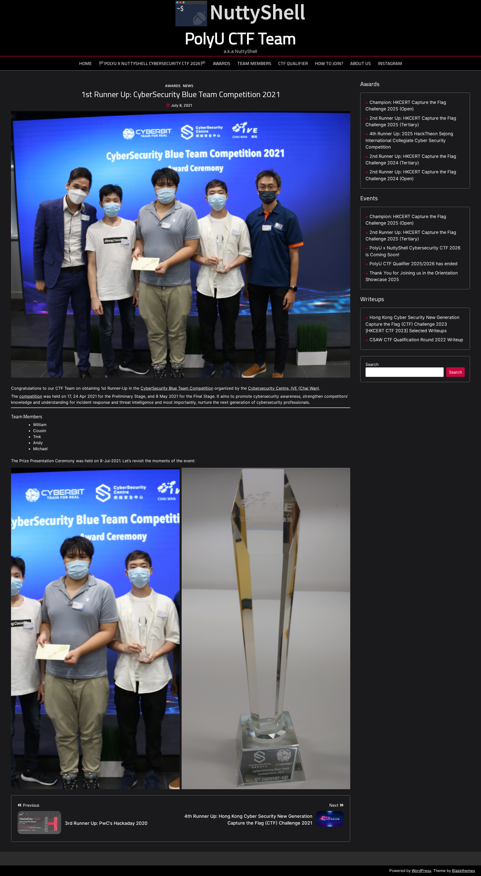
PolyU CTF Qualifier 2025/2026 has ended (413, 263)
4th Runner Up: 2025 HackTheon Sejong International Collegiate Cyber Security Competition (409, 140)
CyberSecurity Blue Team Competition (177, 388)
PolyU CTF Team (240, 38)
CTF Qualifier (293, 64)
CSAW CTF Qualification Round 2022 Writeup (416, 339)
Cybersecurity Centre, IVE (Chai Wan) (283, 388)
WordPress (421, 870)
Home (85, 64)
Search (372, 364)
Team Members (254, 64)
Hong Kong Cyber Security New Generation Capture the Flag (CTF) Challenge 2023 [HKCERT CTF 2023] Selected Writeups (412, 324)
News (188, 85)
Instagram (390, 64)
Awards (221, 64)
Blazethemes (463, 870)
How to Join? (329, 64)
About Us (360, 64)
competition (30, 396)
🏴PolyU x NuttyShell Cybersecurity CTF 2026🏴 (152, 64)
